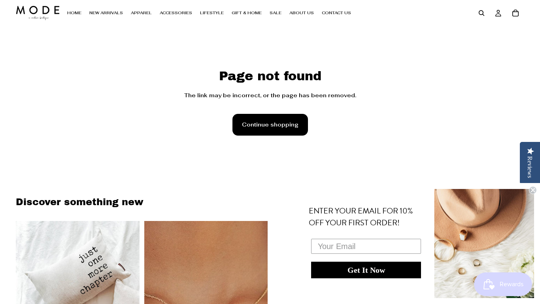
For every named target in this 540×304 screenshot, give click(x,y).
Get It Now (366, 270)
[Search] (481, 13)
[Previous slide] (28, 275)
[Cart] (515, 13)
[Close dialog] (533, 190)
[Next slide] (128, 275)
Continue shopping (270, 124)
